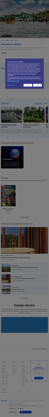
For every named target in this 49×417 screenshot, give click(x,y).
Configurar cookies (11, 85)
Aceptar (37, 85)
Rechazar (28, 85)
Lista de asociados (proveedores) (13, 81)
